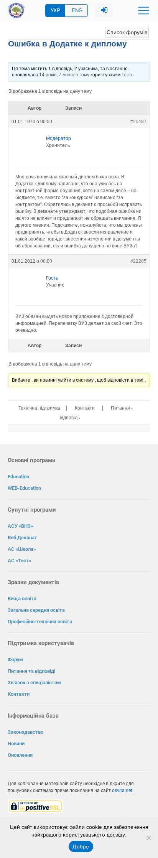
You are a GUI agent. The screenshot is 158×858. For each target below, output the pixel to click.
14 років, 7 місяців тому (64, 74)
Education (18, 476)
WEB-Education (24, 488)
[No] (148, 838)
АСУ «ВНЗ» (20, 526)
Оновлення (20, 755)
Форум (15, 659)
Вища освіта (22, 598)
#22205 (138, 261)
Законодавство (25, 732)
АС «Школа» (22, 549)
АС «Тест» (19, 560)
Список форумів (127, 32)
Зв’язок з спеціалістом (34, 682)
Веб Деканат (22, 537)
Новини (16, 743)
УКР (55, 10)
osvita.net (122, 790)
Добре (80, 846)
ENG (77, 10)
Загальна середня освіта (36, 610)
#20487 (138, 121)
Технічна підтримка (39, 408)
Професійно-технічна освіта (40, 621)
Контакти (85, 408)
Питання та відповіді (31, 671)
